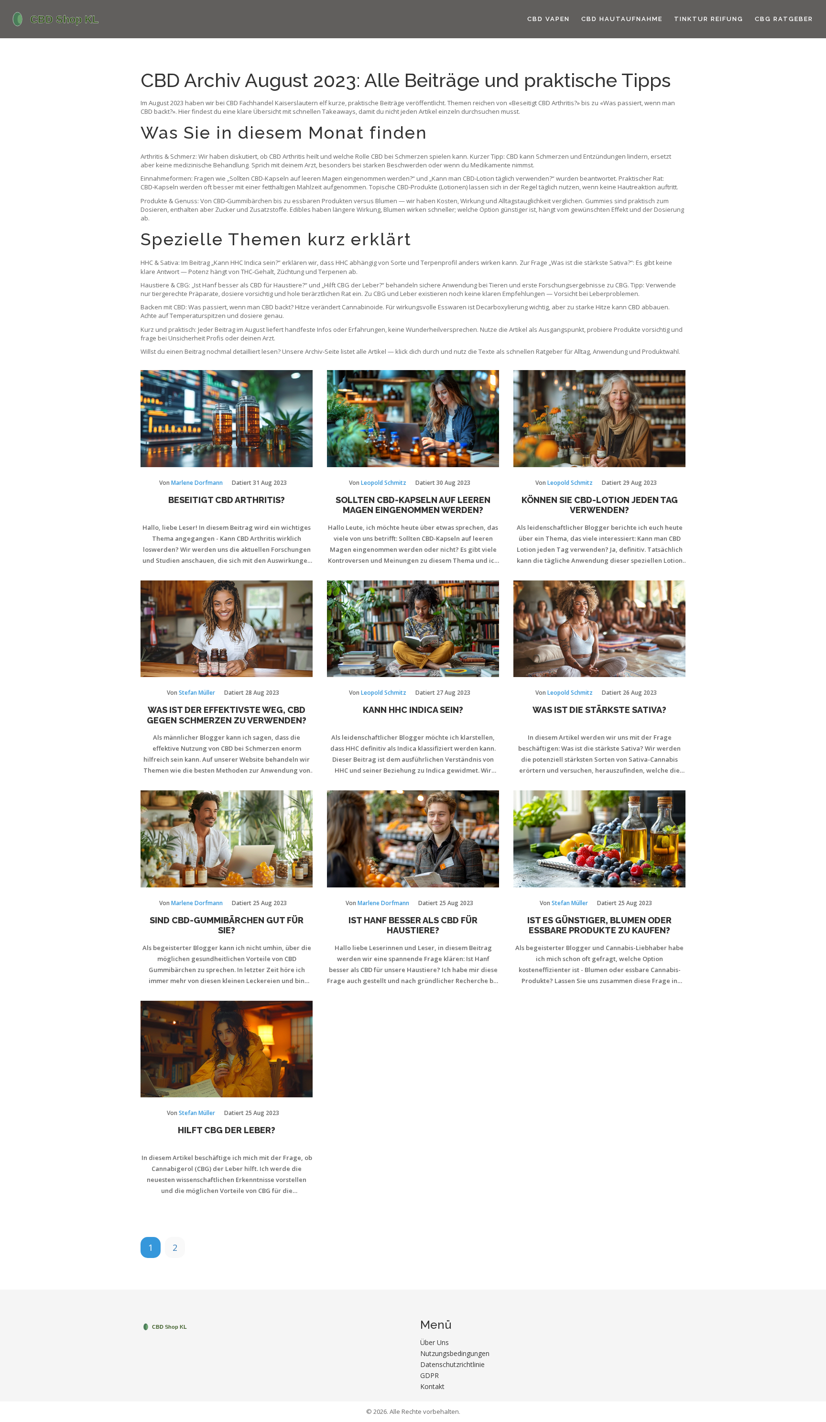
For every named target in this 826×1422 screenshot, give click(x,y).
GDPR (429, 1375)
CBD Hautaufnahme (622, 18)
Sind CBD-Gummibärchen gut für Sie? (227, 925)
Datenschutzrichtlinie (452, 1364)
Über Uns (434, 1342)
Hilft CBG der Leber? (226, 1130)
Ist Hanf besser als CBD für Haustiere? (413, 925)
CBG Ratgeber (784, 18)
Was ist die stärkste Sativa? (599, 710)
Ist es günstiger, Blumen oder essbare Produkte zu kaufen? (599, 925)
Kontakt (432, 1386)
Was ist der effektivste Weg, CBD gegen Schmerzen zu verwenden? (226, 715)
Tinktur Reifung (708, 18)
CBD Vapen (548, 18)
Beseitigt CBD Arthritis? (226, 500)
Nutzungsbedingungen (454, 1353)
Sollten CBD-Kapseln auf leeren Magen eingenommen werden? (413, 505)
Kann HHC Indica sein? (413, 710)
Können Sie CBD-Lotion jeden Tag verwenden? (600, 505)
